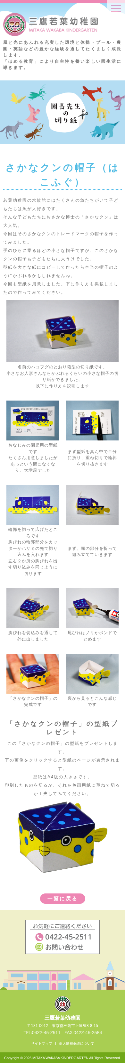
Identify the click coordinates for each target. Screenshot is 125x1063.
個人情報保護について (76, 1043)
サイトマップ (41, 1043)
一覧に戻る (62, 898)
